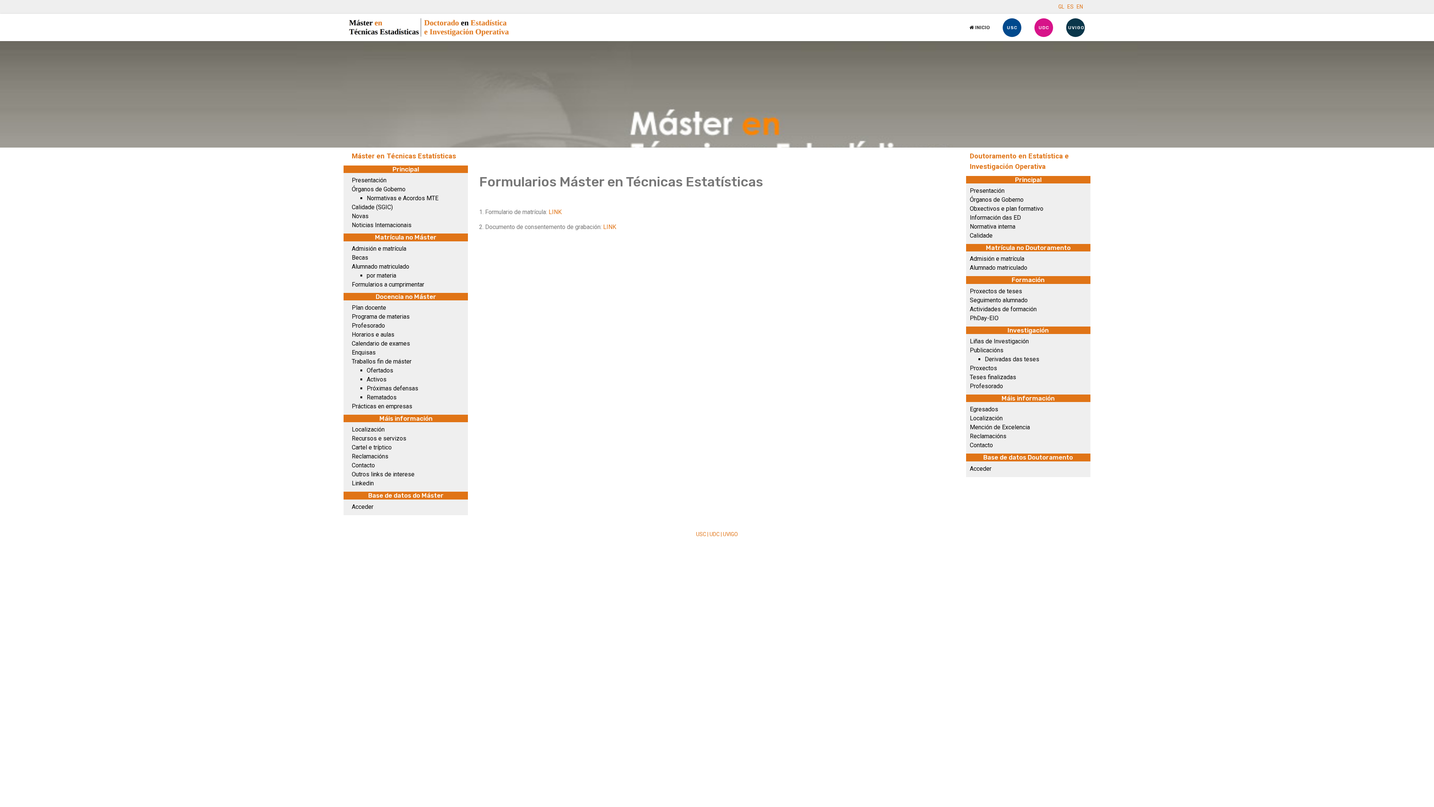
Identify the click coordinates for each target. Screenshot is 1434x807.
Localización (368, 429)
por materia (381, 275)
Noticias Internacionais (382, 225)
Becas (360, 257)
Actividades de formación (1003, 309)
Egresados (984, 409)
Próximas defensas (392, 388)
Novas (360, 216)
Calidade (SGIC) (372, 207)
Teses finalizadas (993, 377)
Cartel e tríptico (372, 447)
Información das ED (995, 217)
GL (1061, 7)
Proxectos (983, 368)
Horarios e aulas (373, 334)
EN (1080, 7)
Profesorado (368, 325)
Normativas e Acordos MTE (402, 198)
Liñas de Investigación (999, 341)
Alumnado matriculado (380, 266)
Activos (377, 379)
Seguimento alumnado (999, 300)
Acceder (362, 506)
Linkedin (363, 483)
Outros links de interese (383, 474)
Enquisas (364, 352)
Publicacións (986, 350)
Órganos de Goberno (379, 189)
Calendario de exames (381, 343)
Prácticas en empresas (382, 406)
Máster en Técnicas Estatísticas (404, 156)
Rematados (382, 397)
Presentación (369, 180)
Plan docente (369, 307)
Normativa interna (992, 226)
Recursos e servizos (379, 438)
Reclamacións (370, 456)
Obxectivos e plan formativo (1006, 208)
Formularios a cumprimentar (388, 284)
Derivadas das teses (1012, 359)
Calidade (981, 235)
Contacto (363, 465)
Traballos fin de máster (382, 361)
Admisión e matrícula (379, 248)
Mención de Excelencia (1000, 427)
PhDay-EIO (984, 318)
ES (1070, 7)
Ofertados (380, 370)
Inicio (982, 27)
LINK (555, 212)
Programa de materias (381, 316)
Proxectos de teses (996, 291)
